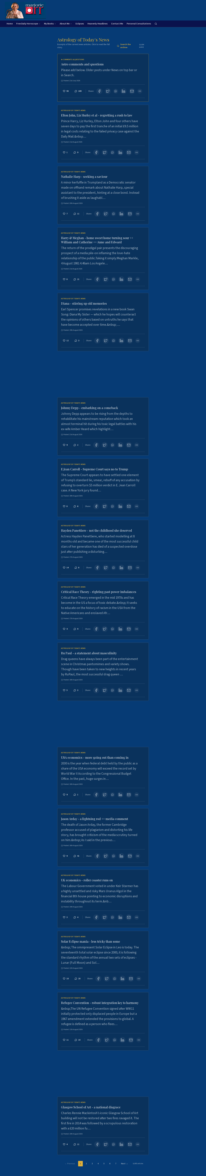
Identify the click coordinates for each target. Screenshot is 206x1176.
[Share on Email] (132, 91)
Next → (124, 1163)
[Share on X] (108, 91)
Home (10, 23)
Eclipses (80, 23)
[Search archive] (156, 24)
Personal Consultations (139, 23)
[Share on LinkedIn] (123, 91)
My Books (49, 23)
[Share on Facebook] (99, 91)
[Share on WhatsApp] (115, 91)
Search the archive (132, 46)
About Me (65, 23)
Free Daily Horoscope (27, 23)
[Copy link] (139, 91)
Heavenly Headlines (97, 23)
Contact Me (117, 23)
